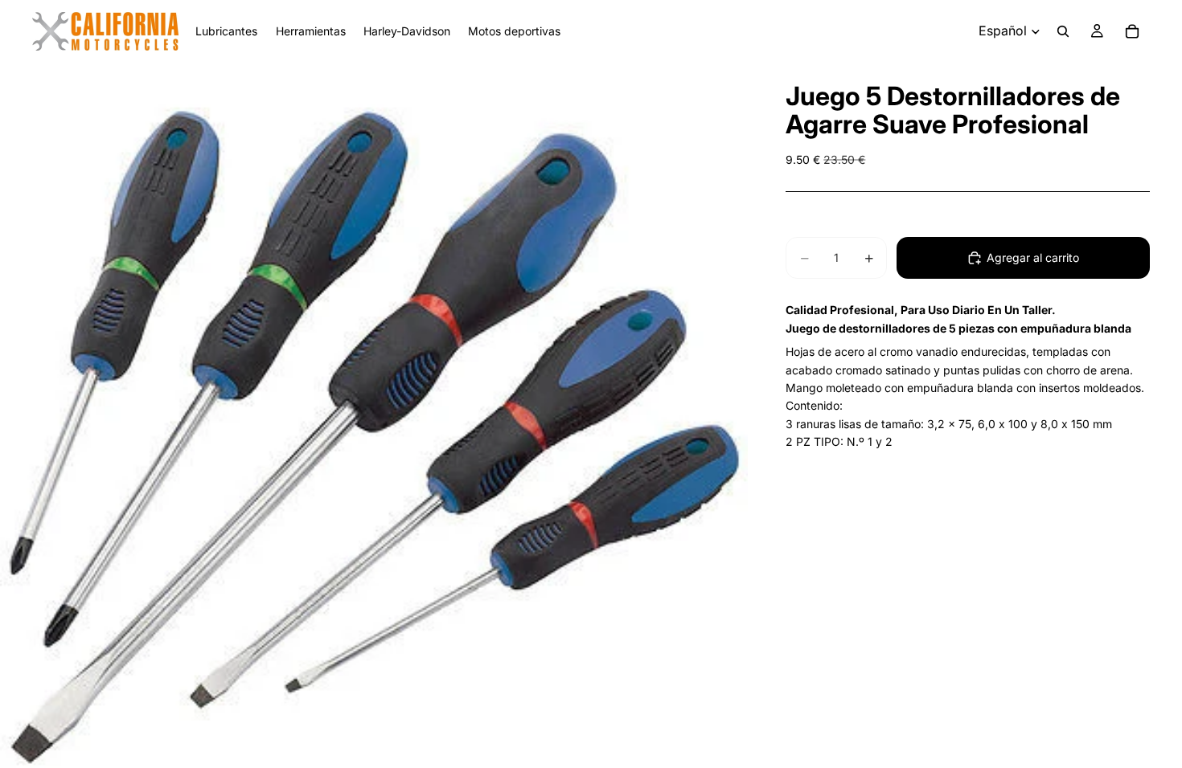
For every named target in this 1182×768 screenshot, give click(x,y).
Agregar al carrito (1033, 257)
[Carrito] (1132, 31)
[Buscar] (1063, 31)
